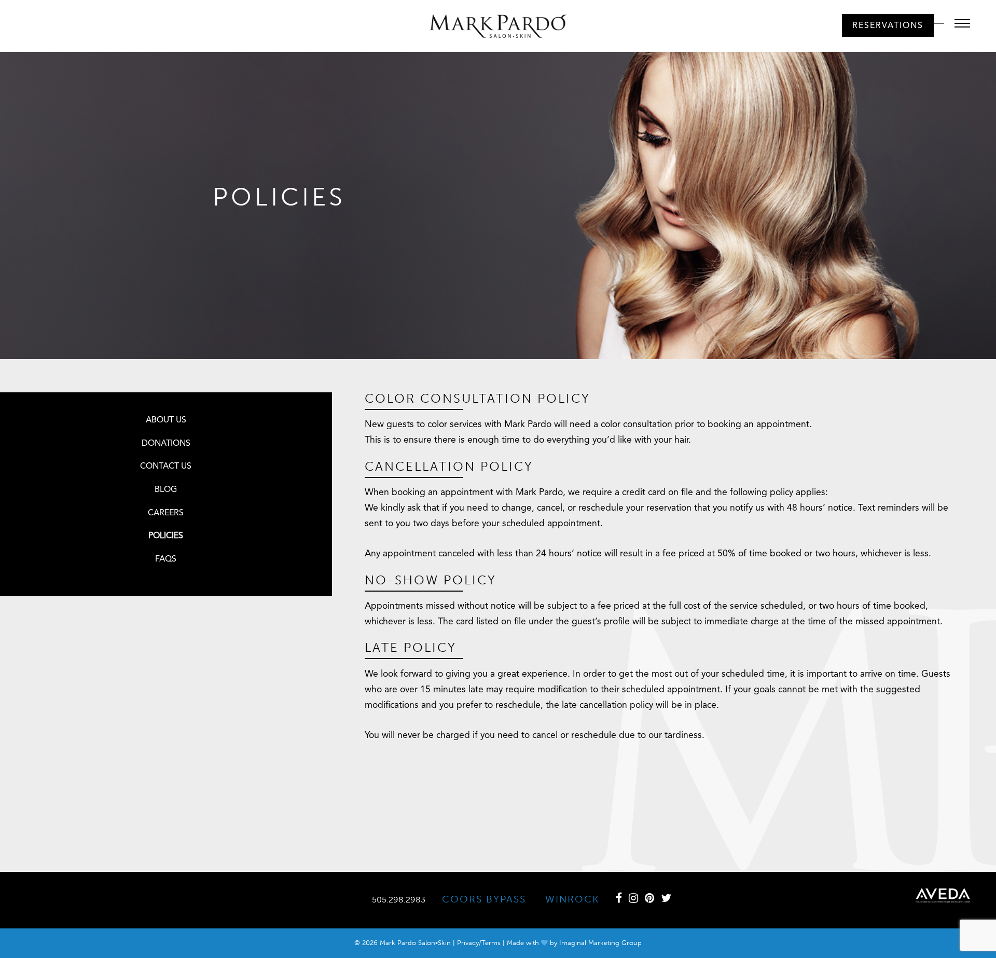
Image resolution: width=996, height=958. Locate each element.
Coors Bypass (484, 899)
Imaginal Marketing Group (600, 943)
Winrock (572, 899)
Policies (165, 536)
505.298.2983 (398, 900)
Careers (166, 513)
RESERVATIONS (887, 26)
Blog (166, 490)
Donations (166, 444)
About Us (166, 420)
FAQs (165, 559)
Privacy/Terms (479, 943)
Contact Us (165, 466)
